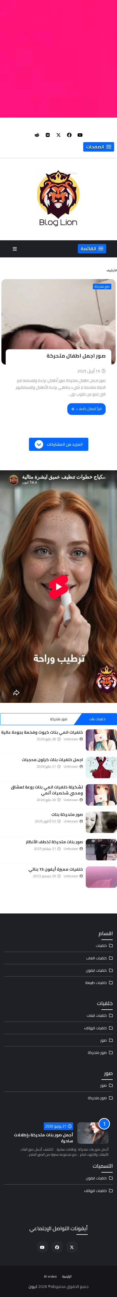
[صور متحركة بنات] (101, 822)
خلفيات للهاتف (95, 1027)
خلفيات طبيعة (96, 982)
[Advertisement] (58, 59)
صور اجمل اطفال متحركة (76, 355)
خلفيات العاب (96, 958)
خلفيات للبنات (97, 1015)
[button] (98, 147)
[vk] (47, 135)
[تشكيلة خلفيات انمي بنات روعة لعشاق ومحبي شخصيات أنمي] (101, 795)
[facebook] (69, 135)
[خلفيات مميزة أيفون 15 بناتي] (101, 877)
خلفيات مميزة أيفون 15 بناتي (55, 869)
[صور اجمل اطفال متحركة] (58, 322)
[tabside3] (19, 719)
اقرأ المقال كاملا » (89, 409)
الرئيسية (67, 1276)
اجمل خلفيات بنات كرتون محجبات (52, 759)
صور (103, 1040)
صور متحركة (102, 286)
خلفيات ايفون (96, 970)
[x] (58, 135)
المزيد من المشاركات (64, 444)
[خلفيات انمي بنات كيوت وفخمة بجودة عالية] (101, 740)
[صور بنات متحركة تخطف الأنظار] (101, 849)
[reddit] (37, 135)
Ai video (50, 1276)
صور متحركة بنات (67, 814)
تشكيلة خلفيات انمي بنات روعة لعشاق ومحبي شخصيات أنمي (47, 790)
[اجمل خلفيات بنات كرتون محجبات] (101, 767)
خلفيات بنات (97, 719)
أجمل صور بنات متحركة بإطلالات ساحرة (43, 1138)
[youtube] (80, 135)
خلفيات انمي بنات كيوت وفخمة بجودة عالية (42, 732)
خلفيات (101, 945)
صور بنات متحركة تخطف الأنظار (54, 842)
